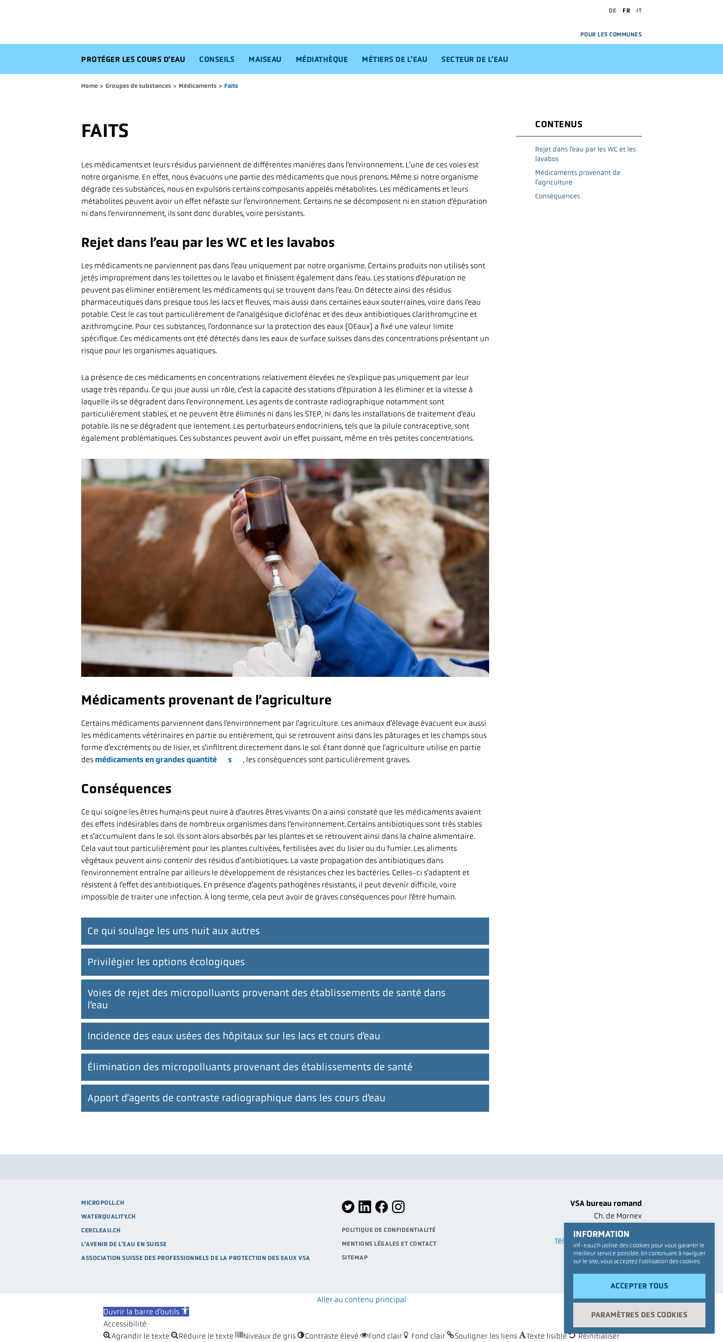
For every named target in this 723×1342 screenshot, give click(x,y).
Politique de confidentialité (389, 1230)
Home (89, 86)
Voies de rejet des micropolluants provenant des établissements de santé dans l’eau (266, 999)
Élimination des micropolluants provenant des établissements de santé (250, 1067)
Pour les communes (611, 34)
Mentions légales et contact (389, 1243)
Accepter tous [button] (639, 1286)
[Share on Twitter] (348, 1211)
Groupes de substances (138, 86)
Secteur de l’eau (474, 59)
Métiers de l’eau (394, 59)
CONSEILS (216, 59)
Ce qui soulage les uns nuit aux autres (173, 931)
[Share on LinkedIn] (365, 1211)
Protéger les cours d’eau (133, 59)
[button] (146, 1311)
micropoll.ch (102, 1202)
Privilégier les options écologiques (166, 962)
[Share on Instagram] (398, 1211)
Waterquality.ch (108, 1216)
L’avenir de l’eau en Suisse (124, 1244)
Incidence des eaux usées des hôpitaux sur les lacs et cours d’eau (233, 1036)
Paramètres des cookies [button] (639, 1314)
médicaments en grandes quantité (156, 759)
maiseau (265, 59)
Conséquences (557, 196)
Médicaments (198, 86)
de (612, 10)
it (639, 10)
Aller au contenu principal (361, 1299)
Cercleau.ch (101, 1230)
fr (626, 10)
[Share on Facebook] (381, 1211)
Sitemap (355, 1257)
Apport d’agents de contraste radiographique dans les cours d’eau (236, 1098)
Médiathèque (322, 59)
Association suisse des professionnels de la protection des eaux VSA (195, 1258)
